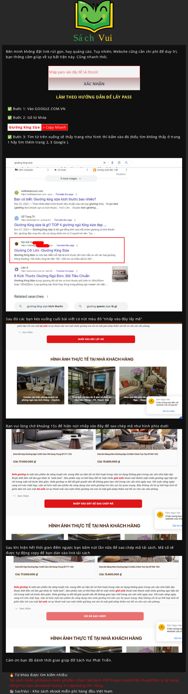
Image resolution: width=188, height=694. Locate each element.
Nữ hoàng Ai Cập (60, 685)
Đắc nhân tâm (80, 680)
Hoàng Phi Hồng (89, 685)
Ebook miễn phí (54, 680)
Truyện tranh (120, 680)
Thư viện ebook (31, 685)
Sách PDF (101, 680)
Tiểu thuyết (142, 680)
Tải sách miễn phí (25, 680)
